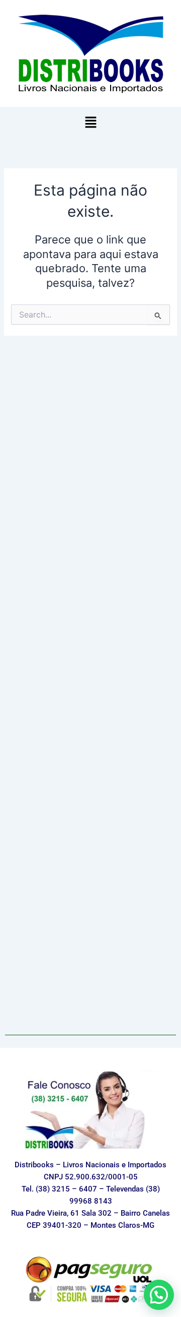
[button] (90, 123)
